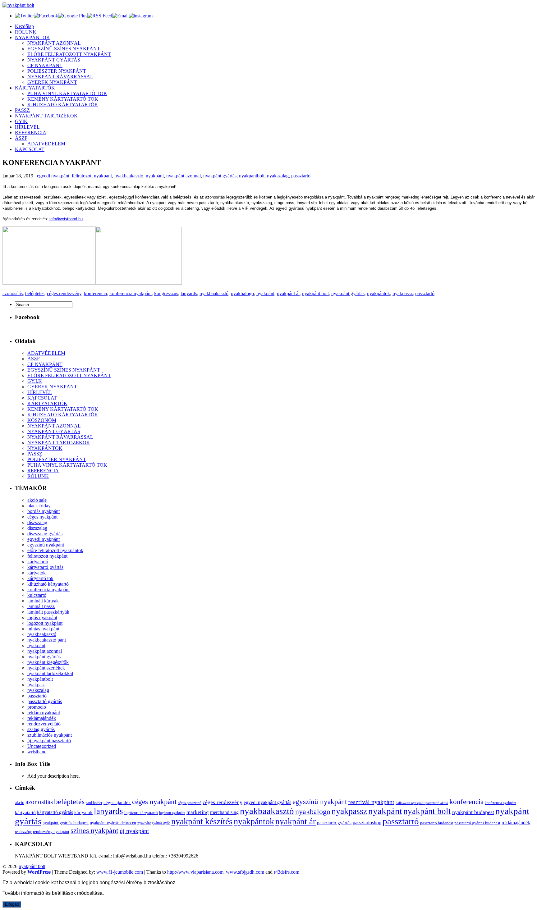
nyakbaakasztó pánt (46, 639)
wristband (37, 751)
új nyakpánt (134, 831)
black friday (39, 505)
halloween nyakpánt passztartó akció (422, 803)
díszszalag (37, 522)
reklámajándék (41, 718)
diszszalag (37, 528)
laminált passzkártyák (48, 612)
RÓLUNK (25, 31)
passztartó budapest (436, 823)
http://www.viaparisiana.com (195, 872)
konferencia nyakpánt (130, 293)
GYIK (21, 121)
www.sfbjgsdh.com (245, 872)
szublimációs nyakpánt (49, 735)
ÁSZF (21, 138)
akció (19, 802)
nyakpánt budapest (473, 812)
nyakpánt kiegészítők (48, 662)
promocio (36, 707)
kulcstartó (36, 595)
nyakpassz (402, 293)
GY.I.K (34, 381)
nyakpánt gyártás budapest (66, 823)
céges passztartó (189, 803)
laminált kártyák (43, 600)
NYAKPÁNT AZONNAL (54, 43)
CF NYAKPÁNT (44, 65)
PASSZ (22, 110)
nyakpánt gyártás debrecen (113, 823)
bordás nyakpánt (43, 511)
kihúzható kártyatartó (48, 584)
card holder (94, 803)
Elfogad (12, 904)
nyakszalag (278, 175)
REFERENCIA (30, 132)
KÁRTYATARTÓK (35, 87)
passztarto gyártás (334, 822)
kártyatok (36, 572)
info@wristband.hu (66, 219)
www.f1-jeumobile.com (119, 872)
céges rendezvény (64, 293)
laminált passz (41, 606)
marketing (197, 812)
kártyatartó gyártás (45, 567)
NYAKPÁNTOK (32, 37)
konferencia (95, 293)
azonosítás (12, 293)
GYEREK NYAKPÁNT (52, 82)
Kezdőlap (24, 26)
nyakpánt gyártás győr (153, 823)
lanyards (189, 293)
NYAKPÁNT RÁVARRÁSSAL (60, 76)
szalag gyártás (41, 729)
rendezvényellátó (44, 723)
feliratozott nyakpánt (92, 175)
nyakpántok (378, 293)
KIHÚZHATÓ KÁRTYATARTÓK (62, 104)
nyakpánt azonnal (183, 175)
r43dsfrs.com (286, 872)
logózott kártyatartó (141, 812)
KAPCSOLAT (29, 149)
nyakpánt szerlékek (46, 667)
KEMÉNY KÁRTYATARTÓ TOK (62, 99)
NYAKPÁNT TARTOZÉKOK (46, 115)
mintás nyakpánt (43, 628)
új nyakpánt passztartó (49, 740)
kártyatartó (37, 561)
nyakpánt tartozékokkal (50, 673)
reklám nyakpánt (43, 712)
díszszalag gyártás (44, 533)
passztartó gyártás (44, 701)
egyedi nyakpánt (53, 175)
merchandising (224, 812)
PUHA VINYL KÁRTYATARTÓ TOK (67, 93)
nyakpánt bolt (315, 293)
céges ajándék (117, 802)
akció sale (37, 500)
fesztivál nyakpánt (371, 802)
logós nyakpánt (42, 617)
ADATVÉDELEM (46, 143)
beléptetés (34, 293)
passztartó (300, 175)
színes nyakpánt (94, 830)
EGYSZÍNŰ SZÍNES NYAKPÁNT (63, 48)
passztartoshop (367, 822)
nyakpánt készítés (201, 821)
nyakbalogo (242, 293)
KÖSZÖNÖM (41, 420)
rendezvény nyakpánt (51, 831)
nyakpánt (155, 175)
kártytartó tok (40, 578)
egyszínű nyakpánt (45, 544)
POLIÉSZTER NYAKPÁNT (56, 71)
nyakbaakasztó (128, 175)
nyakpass (36, 684)
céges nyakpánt (42, 516)
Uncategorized (41, 746)
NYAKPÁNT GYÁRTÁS (53, 59)
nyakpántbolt (251, 175)
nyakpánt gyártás (219, 175)
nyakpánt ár (288, 293)
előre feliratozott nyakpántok (55, 550)
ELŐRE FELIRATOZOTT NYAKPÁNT (69, 54)
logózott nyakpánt (44, 623)
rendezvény (23, 832)
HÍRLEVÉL (27, 127)
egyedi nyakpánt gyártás (267, 802)
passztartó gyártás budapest (477, 823)
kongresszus (166, 293)
